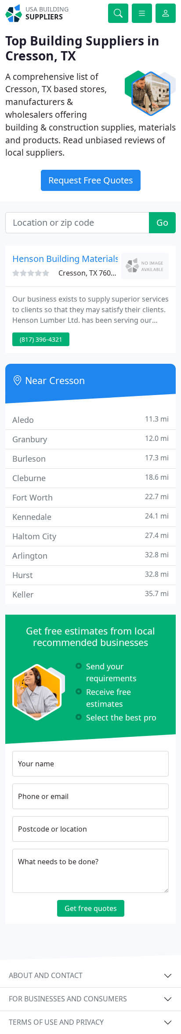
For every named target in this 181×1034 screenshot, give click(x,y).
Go (162, 222)
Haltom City (90, 535)
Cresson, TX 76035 (88, 273)
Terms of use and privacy (56, 1022)
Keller (90, 594)
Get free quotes (91, 908)
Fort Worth (90, 497)
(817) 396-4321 (41, 339)
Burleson (90, 458)
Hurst (90, 574)
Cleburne (90, 477)
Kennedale (90, 516)
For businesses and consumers (68, 999)
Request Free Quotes (90, 180)
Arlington (90, 555)
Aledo (90, 419)
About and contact (46, 975)
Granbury (90, 438)
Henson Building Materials (65, 259)
